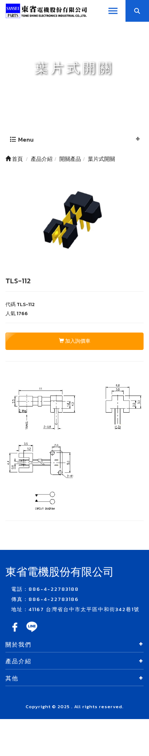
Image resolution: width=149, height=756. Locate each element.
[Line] (31, 632)
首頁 (17, 159)
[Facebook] (15, 632)
